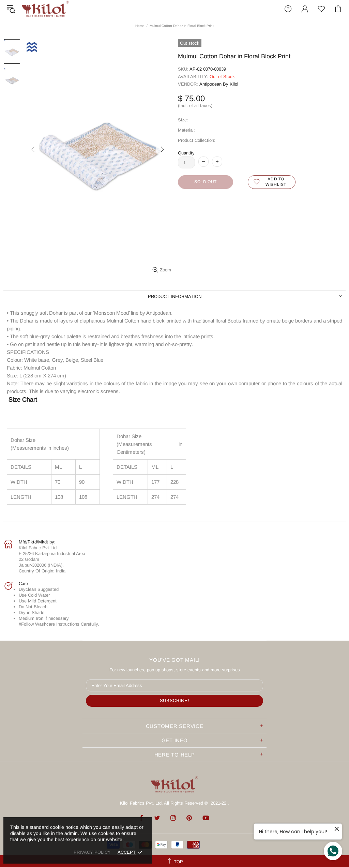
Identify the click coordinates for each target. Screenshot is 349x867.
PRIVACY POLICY (92, 852)
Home (140, 26)
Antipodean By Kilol (218, 84)
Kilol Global (45, 9)
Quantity (186, 152)
